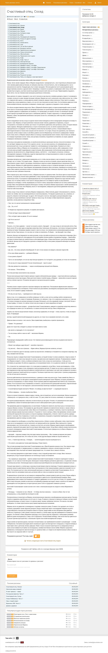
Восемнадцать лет (89, 44)
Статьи (90, 2)
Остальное (86, 98)
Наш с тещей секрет (12, 601)
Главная (47, 3)
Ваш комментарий (11, 564)
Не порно (86, 95)
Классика (85, 75)
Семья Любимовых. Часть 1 (14, 598)
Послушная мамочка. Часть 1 (15, 594)
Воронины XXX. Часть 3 (13, 603)
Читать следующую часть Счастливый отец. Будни (42, 541)
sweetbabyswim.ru (10, 642)
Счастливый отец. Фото (16, 41)
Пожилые (86, 115)
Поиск (71, 2)
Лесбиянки (86, 84)
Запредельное (87, 64)
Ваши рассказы (88, 41)
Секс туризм (86, 129)
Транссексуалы (87, 152)
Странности (87, 146)
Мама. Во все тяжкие (91, 226)
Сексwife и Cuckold (89, 137)
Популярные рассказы (60, 2)
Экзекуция (86, 166)
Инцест (11, 19)
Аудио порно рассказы (90, 27)
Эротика (85, 171)
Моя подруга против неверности (95, 224)
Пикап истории (87, 106)
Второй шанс (86, 193)
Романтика (86, 123)
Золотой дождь (87, 67)
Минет (16, 19)
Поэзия (85, 118)
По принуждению (88, 109)
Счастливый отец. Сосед (16, 27)
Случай (85, 143)
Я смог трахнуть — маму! (13, 591)
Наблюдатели (87, 92)
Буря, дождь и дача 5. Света (93, 228)
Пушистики (86, 120)
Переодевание (87, 103)
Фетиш (85, 163)
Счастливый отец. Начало (17, 25)
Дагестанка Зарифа (88, 210)
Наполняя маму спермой (13, 589)
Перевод (85, 101)
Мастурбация (87, 86)
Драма (85, 55)
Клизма (85, 78)
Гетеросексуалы (88, 47)
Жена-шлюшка (87, 58)
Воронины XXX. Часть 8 (89, 199)
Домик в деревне (11, 606)
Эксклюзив (86, 169)
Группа (85, 52)
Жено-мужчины (88, 61)
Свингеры (86, 126)
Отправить (12, 576)
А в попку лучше (88, 32)
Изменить (44, 80)
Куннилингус (87, 81)
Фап (84, 2)
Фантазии (86, 154)
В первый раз (23, 19)
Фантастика (87, 157)
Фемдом (85, 160)
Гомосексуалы (87, 49)
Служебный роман (89, 140)
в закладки (31, 16)
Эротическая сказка (89, 174)
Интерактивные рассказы (90, 30)
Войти (97, 3)
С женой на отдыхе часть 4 (90, 188)
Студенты (86, 149)
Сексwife (85, 132)
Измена (85, 69)
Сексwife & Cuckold (88, 135)
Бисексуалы (87, 35)
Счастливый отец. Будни (16, 29)
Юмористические (88, 177)
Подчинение (87, 112)
